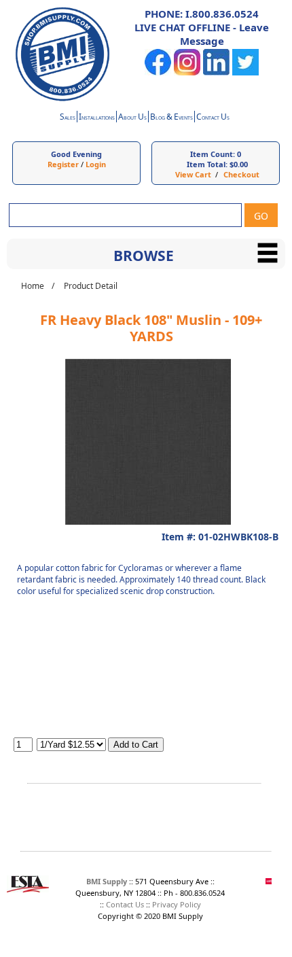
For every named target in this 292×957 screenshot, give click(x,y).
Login (96, 164)
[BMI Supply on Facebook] (158, 72)
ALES (67, 118)
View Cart (193, 174)
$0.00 (239, 164)
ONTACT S (213, 118)
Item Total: (207, 164)
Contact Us (125, 904)
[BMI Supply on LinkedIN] (216, 72)
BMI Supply (106, 881)
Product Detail (90, 286)
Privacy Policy (176, 904)
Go (261, 215)
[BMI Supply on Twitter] (245, 72)
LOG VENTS (171, 118)
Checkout (241, 174)
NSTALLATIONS (97, 118)
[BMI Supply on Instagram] (187, 72)
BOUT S (132, 118)
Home (32, 286)
